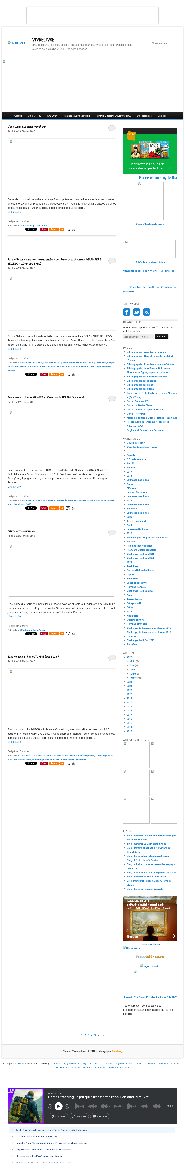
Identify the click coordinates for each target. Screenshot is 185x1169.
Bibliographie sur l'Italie (140, 388)
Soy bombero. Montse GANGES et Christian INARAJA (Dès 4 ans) (46, 397)
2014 (129, 611)
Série (130, 607)
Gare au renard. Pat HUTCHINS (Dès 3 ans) (33, 656)
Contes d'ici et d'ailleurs (140, 570)
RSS (146, 312)
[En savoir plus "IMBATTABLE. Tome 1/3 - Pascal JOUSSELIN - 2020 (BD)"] (164, 822)
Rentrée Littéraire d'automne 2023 (113, 115)
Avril (133, 669)
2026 (129, 657)
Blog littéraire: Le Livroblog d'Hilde (146, 843)
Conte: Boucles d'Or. (138, 401)
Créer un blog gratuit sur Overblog (69, 1063)
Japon (130, 574)
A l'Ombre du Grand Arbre (150, 262)
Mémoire (132, 488)
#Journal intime (48, 366)
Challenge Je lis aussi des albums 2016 (149, 628)
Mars (133, 673)
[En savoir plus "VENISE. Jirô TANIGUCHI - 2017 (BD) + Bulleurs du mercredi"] (136, 767)
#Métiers (81, 500)
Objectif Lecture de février (150, 224)
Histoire (131, 467)
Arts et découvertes (137, 521)
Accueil (18, 115)
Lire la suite (14, 212)
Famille (131, 455)
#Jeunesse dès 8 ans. (31, 362)
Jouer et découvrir (137, 582)
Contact (162, 115)
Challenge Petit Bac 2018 (140, 554)
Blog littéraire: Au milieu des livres (146, 876)
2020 (129, 516)
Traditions (132, 566)
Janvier (134, 677)
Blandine (22, 1063)
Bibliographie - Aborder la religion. (146, 352)
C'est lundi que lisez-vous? (142, 447)
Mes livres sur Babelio (150, 944)
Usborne (131, 636)
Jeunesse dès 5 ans (138, 504)
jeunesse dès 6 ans (137, 529)
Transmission (134, 599)
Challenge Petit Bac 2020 (140, 558)
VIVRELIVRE (43, 39)
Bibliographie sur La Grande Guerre (147, 376)
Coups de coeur (136, 442)
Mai (132, 665)
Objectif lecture (135, 619)
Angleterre (132, 615)
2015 (129, 723)
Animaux (132, 508)
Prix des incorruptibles (139, 545)
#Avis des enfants (78, 362)
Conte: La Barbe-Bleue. (139, 405)
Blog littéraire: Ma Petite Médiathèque (148, 856)
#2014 (69, 366)
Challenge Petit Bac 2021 (140, 590)
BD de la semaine (136, 459)
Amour (130, 484)
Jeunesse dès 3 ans (138, 512)
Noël (129, 525)
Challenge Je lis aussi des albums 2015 (149, 632)
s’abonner (60, 1116)
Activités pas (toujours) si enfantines (147, 537)
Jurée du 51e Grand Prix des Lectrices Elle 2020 (150, 997)
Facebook (126, 312)
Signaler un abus (125, 1063)
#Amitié (61, 366)
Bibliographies (144, 115)
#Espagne (48, 500)
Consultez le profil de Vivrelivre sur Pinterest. (148, 270)
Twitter (136, 312)
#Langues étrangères (65, 500)
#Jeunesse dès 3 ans (31, 755)
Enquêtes (132, 644)
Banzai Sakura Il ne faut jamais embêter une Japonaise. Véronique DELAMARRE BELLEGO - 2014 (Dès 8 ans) (54, 261)
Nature (130, 595)
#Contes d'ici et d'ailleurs (56, 755)
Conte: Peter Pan (136, 413)
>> (102, 1035)
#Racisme (33, 366)
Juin (132, 661)
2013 (129, 731)
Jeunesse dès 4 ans (138, 496)
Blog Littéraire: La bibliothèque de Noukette (151, 872)
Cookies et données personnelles (89, 1067)
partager (81, 1116)
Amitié (130, 463)
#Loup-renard (67, 759)
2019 (129, 500)
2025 (129, 681)
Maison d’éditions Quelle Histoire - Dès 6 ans (152, 417)
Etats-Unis (132, 578)
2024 (129, 686)
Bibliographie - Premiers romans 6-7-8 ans (150, 364)
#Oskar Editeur (81, 366)
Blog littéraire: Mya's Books (142, 860)
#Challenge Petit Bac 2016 (45, 759)
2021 (129, 562)
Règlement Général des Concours (145, 430)
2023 (129, 690)
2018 (129, 475)
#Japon (111, 362)
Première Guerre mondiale (76, 115)
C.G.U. (140, 1063)
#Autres (41, 630)
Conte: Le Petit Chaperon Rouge (145, 409)
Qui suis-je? (34, 115)
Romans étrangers (137, 623)
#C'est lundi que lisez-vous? (34, 225)
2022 (129, 694)
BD (128, 451)
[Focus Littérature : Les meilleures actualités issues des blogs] (150, 957)
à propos (102, 1116)
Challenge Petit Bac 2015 (140, 640)
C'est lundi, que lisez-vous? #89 (27, 126)
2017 (129, 471)
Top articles (95, 1063)
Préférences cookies (119, 1067)
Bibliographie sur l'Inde (140, 384)
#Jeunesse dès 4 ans (31, 500)
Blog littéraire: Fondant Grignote (145, 888)
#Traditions (13, 366)
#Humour (92, 500)
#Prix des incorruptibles (55, 362)
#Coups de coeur (97, 362)
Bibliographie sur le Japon (142, 380)
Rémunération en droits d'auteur (163, 1063)
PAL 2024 (52, 115)
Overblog (117, 1051)
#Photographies (28, 630)
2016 (129, 533)
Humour (131, 541)
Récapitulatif (134, 603)
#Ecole (23, 366)
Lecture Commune (137, 492)
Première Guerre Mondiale (141, 549)
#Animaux (81, 759)
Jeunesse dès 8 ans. (138, 479)
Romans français (136, 586)
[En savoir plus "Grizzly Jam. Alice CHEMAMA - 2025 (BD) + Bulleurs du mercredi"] (164, 795)
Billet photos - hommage (22, 531)
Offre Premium (62, 1067)
